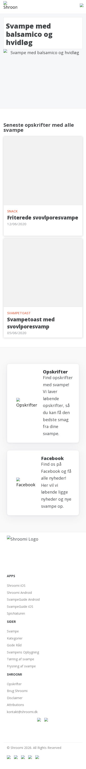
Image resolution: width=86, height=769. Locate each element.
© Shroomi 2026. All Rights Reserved (34, 747)
